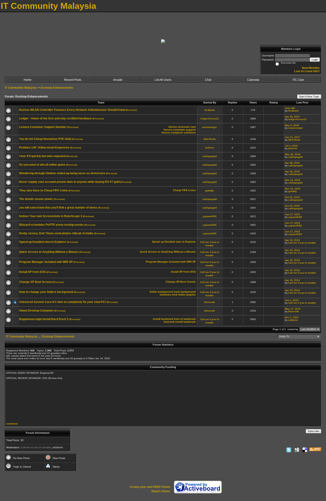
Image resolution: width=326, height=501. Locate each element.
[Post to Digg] (296, 449)
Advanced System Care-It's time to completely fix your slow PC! (62, 302)
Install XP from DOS (32, 272)
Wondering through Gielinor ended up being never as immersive (62, 173)
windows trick (168, 294)
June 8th (290, 108)
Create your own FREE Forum (150, 487)
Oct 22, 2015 (292, 197)
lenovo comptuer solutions (179, 132)
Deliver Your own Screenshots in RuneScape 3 (50, 216)
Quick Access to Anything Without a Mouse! (49, 252)
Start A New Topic (309, 96)
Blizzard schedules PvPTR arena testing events (51, 224)
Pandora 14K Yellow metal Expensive (44, 147)
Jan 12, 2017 (292, 137)
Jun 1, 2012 (292, 300)
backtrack (190, 321)
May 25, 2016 (292, 154)
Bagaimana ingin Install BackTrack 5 (43, 319)
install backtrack (163, 318)
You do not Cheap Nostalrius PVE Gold (45, 139)
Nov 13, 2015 (292, 180)
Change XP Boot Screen (35, 282)
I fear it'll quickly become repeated (42, 156)
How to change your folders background (46, 292)
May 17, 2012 (292, 308)
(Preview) (131, 110)
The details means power (36, 199)
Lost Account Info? (307, 71)
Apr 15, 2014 (292, 240)
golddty (209, 190)
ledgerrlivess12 (209, 118)
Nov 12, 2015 (292, 188)
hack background (185, 291)
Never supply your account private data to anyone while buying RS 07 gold (69, 182)
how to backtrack (185, 318)
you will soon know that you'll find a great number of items (58, 207)
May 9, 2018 (292, 125)
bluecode (209, 302)
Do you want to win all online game (42, 164)
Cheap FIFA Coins (184, 190)
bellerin (209, 147)
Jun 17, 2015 (292, 214)
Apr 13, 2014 (292, 290)
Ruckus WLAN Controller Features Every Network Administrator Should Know (72, 110)
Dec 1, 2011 (292, 317)
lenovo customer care (182, 126)
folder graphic (187, 294)
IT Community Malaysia (21, 87)
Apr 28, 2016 (292, 163)
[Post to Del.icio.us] (305, 449)
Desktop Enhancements (57, 87)
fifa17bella (210, 139)
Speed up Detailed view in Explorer (42, 242)
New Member (311, 68)
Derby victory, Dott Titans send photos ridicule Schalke (56, 233)
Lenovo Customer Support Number (43, 127)
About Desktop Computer (36, 310)
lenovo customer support (180, 129)
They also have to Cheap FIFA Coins (43, 190)
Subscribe (313, 431)
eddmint (293, 320)
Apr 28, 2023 (292, 116)
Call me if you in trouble (302, 242)
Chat (208, 80)
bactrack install (173, 321)
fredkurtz (210, 110)
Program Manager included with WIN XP (46, 262)
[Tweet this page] (289, 449)
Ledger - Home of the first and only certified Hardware (55, 118)
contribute (12, 423)
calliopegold (209, 156)
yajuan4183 (209, 216)
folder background (161, 291)
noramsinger (209, 127)
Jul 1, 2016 (291, 145)
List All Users (163, 80)
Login (315, 59)
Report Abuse (160, 491)
